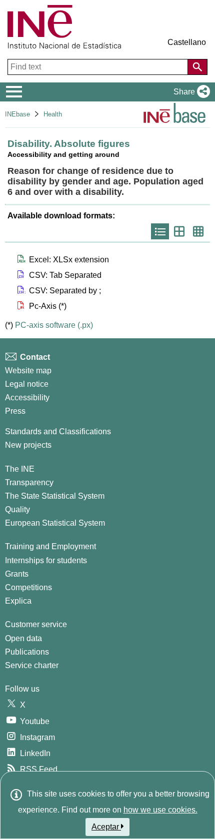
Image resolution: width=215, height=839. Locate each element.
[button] (190, 92)
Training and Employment (50, 546)
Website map (28, 370)
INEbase (17, 114)
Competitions (28, 587)
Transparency (29, 482)
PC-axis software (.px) (54, 325)
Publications (27, 652)
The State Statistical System (54, 496)
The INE (19, 469)
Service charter (31, 665)
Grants (16, 574)
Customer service (36, 624)
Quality (17, 509)
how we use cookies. (161, 810)
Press (15, 411)
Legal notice (26, 384)
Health (53, 114)
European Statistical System (55, 523)
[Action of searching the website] (198, 67)
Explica (18, 601)
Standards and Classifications (58, 431)
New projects (28, 445)
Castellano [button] (187, 42)
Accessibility (27, 397)
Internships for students (46, 560)
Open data (23, 638)
